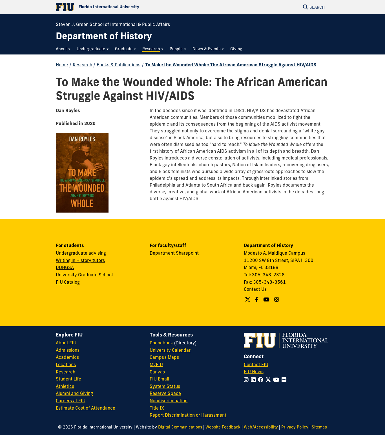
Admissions (67, 350)
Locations (66, 364)
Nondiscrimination (168, 400)
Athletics (65, 386)
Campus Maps (164, 357)
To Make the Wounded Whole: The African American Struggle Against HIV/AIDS (230, 64)
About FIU (66, 343)
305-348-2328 (268, 274)
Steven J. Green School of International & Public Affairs (113, 24)
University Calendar (170, 350)
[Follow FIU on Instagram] (247, 380)
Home (62, 64)
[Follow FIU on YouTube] (277, 380)
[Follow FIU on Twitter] (269, 380)
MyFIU (156, 364)
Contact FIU (256, 364)
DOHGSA (65, 267)
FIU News (254, 371)
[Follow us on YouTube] (267, 299)
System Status (165, 386)
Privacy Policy (294, 427)
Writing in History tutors (80, 260)
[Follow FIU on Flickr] (285, 380)
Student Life (68, 379)
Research (82, 64)
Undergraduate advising (81, 253)
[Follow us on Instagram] (277, 299)
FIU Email (159, 379)
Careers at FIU (70, 400)
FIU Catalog (68, 282)
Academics (67, 357)
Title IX (157, 408)
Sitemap (319, 427)
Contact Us (255, 289)
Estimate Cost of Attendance (85, 408)
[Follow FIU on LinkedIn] (254, 380)
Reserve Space (165, 393)
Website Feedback (222, 427)
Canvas (157, 372)
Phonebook (161, 343)
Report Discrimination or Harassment (188, 415)
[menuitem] (63, 48)
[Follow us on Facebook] (257, 299)
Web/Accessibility (261, 427)
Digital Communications (180, 427)
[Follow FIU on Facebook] (261, 380)
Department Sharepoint (174, 253)
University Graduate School (84, 274)
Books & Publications (118, 64)
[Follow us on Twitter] (248, 299)
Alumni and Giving (74, 393)
